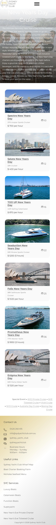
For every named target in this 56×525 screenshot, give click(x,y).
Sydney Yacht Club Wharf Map (18, 464)
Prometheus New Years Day (18, 333)
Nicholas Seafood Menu (15, 474)
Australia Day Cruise (29, 406)
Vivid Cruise (46, 402)
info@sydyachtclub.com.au (23, 433)
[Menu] (36, 3)
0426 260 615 (16, 429)
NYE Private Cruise (37, 399)
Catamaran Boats (12, 495)
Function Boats (11, 501)
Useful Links (11, 459)
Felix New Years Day (20, 288)
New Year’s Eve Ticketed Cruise (19, 518)
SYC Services (11, 483)
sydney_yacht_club (19, 438)
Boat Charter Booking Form (17, 469)
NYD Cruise (11, 406)
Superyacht (9, 507)
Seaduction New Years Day (17, 247)
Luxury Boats (10, 489)
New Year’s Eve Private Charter (19, 512)
